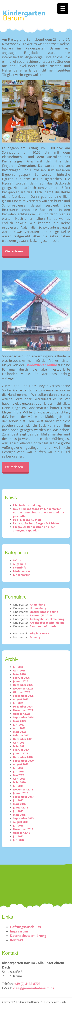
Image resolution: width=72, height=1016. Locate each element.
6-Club (17, 560)
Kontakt (16, 940)
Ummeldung (38, 608)
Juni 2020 (18, 771)
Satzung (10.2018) (41, 615)
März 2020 (19, 782)
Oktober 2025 (21, 692)
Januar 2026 (20, 681)
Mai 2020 (18, 775)
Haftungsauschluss (25, 927)
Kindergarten (22, 575)
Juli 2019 (18, 786)
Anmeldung (37, 604)
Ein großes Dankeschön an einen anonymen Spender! (34, 528)
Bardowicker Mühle (41, 365)
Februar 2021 (21, 750)
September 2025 (23, 695)
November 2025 (23, 688)
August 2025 (20, 699)
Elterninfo (19, 567)
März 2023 (19, 721)
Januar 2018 (20, 793)
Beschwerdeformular (44, 626)
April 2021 (19, 742)
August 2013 (20, 822)
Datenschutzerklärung (28, 935)
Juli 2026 (18, 667)
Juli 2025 (18, 703)
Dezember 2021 (23, 739)
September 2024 (23, 717)
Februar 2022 (21, 735)
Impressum (19, 931)
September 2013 (23, 818)
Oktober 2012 (21, 833)
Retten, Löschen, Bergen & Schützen (37, 523)
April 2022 (19, 728)
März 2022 (19, 732)
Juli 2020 (18, 768)
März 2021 (19, 746)
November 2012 (23, 829)
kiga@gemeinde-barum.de (33, 988)
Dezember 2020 (23, 757)
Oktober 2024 (21, 714)
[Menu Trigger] (62, 8)
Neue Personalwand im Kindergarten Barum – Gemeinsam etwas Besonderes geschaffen (38, 512)
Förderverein (21, 571)
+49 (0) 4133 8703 (27, 984)
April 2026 (19, 670)
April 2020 (19, 778)
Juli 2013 (18, 825)
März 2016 (19, 804)
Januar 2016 (20, 807)
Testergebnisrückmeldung (47, 619)
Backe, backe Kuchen (27, 519)
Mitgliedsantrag (40, 633)
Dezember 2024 (23, 706)
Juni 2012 (18, 840)
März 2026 (19, 674)
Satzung (35, 637)
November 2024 (23, 710)
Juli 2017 (18, 800)
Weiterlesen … (15, 251)
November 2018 (23, 789)
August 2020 (20, 764)
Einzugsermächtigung (44, 612)
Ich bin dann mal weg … (28, 505)
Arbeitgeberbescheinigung (47, 622)
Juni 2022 (18, 724)
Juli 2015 (18, 811)
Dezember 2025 (23, 685)
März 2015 (19, 814)
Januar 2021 (20, 753)
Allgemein (19, 564)
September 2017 (23, 796)
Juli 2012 (18, 836)
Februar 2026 (21, 677)
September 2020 (23, 760)
